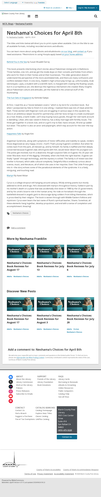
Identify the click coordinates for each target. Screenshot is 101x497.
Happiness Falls (14, 133)
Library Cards (64, 379)
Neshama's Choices (20, 213)
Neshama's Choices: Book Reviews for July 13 (50, 266)
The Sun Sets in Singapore (19, 97)
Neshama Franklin (24, 24)
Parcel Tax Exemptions (25, 419)
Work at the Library (24, 385)
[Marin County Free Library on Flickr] (11, 387)
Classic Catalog (42, 416)
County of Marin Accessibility (48, 469)
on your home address (72, 54)
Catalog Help (63, 394)
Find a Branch (20, 413)
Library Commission (24, 382)
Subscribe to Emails (24, 394)
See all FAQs (63, 397)
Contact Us (20, 410)
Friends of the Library (46, 379)
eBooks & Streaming (67, 385)
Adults (9, 276)
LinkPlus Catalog (42, 419)
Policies (19, 388)
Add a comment (18, 227)
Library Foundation (45, 382)
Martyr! (10, 175)
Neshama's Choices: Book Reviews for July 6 (80, 266)
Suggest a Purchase (23, 416)
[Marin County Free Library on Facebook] (11, 377)
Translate (41, 3)
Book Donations (44, 385)
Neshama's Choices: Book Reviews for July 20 (80, 319)
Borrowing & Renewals (68, 382)
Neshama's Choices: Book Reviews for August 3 (49, 319)
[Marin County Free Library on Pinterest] (11, 401)
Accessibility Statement (64, 474)
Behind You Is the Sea (17, 62)
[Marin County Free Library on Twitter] (11, 382)
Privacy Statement (45, 474)
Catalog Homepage (44, 410)
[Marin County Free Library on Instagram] (11, 391)
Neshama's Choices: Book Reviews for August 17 (19, 266)
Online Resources (65, 388)
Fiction (76, 329)
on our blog (66, 51)
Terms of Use (30, 474)
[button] (52, 8)
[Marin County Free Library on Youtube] (11, 396)
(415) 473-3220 (65, 430)
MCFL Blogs (7, 24)
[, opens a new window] (14, 466)
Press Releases (23, 391)
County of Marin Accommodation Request (81, 469)
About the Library (23, 379)
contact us (81, 51)
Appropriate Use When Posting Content (30, 358)
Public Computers (65, 391)
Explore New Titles (44, 413)
